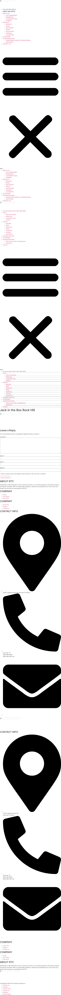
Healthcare (9, 230)
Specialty (8, 223)
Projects (5, 221)
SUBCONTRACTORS (8, 38)
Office (7, 229)
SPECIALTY (9, 24)
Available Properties (8, 236)
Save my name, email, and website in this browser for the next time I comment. (23, 473)
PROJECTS (6, 22)
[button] (30, 107)
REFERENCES (10, 17)
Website (2, 467)
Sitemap (5, 987)
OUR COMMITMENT (11, 15)
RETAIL (8, 26)
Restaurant (9, 227)
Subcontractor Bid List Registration (16, 241)
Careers (8, 220)
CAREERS (8, 20)
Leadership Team (11, 218)
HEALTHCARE (10, 31)
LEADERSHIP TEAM (11, 19)
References (9, 216)
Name (2, 455)
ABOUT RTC (6, 13)
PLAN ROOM (6, 37)
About (4, 212)
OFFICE (8, 29)
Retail (7, 225)
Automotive (9, 234)
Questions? (9, 243)
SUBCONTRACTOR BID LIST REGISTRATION (18, 40)
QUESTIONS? (9, 42)
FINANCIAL (9, 33)
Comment (3, 437)
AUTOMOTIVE (10, 35)
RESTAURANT (10, 28)
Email (2, 461)
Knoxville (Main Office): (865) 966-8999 (14, 211)
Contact (5, 245)
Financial (8, 232)
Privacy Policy (7, 988)
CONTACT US (7, 44)
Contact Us (6, 985)
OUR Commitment (11, 214)
